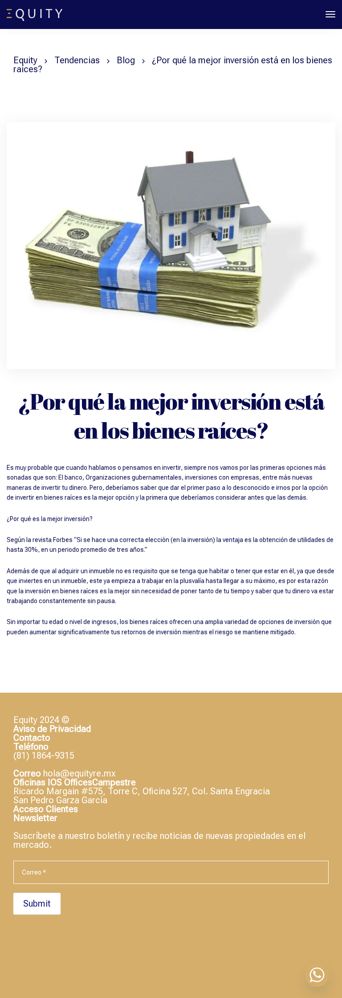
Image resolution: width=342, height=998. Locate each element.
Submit (37, 903)
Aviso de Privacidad (52, 728)
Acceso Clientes (45, 809)
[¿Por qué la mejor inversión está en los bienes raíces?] (171, 249)
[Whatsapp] (317, 975)
